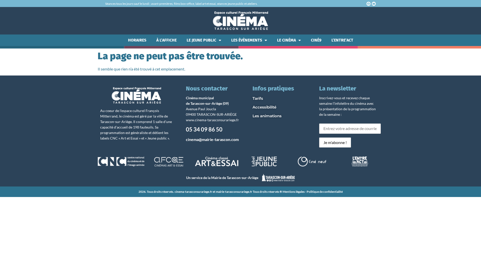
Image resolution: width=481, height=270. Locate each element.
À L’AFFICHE (166, 40)
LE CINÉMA (286, 40)
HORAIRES (137, 40)
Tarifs (258, 98)
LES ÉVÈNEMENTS (246, 40)
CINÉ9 (316, 40)
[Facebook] (369, 4)
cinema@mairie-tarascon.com (212, 139)
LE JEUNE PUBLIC (201, 40)
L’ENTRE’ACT (342, 40)
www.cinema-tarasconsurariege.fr (212, 120)
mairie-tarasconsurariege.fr (234, 192)
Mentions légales (294, 192)
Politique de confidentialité (325, 192)
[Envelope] (374, 4)
